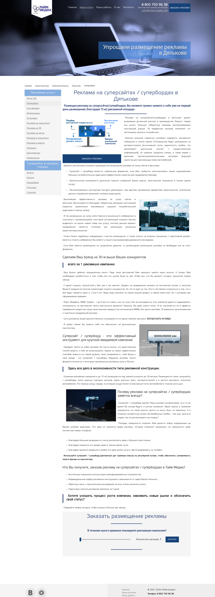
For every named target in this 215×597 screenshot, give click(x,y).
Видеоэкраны (33, 113)
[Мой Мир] (41, 589)
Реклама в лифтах (36, 143)
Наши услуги (86, 7)
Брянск (30, 173)
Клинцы (30, 178)
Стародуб (31, 193)
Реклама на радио (35, 133)
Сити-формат (33, 108)
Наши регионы (129, 593)
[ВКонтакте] (30, 589)
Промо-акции (33, 158)
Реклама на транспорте (38, 123)
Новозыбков (33, 183)
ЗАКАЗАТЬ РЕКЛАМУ (180, 8)
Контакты (128, 7)
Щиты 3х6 (32, 98)
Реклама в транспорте (38, 138)
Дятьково (31, 188)
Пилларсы (31, 148)
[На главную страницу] (41, 18)
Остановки (32, 118)
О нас (117, 7)
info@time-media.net (155, 10)
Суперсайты (32, 103)
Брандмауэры (33, 153)
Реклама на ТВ (34, 128)
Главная (72, 7)
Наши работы (103, 7)
